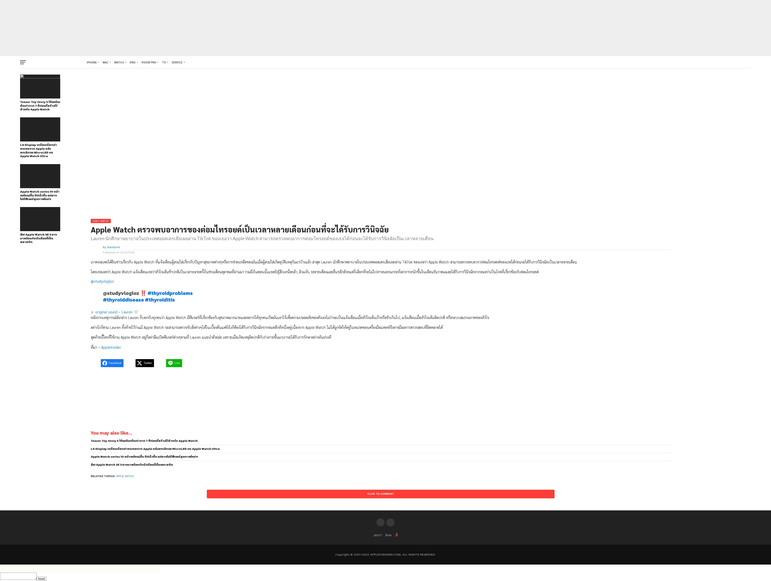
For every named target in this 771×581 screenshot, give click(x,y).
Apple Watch (125, 476)
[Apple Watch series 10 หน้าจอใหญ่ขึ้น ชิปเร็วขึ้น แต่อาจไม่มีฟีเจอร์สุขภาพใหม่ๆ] (40, 187)
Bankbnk (113, 247)
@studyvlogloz (102, 281)
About (378, 535)
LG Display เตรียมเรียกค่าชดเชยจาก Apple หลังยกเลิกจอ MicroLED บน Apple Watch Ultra (38, 150)
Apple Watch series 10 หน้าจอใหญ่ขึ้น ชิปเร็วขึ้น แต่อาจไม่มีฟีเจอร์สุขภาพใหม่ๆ (39, 195)
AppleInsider (111, 347)
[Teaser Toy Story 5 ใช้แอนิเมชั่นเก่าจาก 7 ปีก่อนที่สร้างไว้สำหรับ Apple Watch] (40, 77)
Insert (41, 578)
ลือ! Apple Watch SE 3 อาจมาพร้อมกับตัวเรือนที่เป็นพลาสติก (38, 238)
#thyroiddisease (123, 300)
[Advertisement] (385, 28)
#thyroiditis (160, 300)
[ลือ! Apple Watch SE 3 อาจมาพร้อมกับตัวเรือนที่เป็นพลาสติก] (40, 230)
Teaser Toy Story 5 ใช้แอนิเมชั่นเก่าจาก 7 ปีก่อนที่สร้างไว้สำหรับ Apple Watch (40, 105)
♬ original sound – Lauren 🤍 (114, 311)
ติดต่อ (388, 535)
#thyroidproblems (170, 293)
